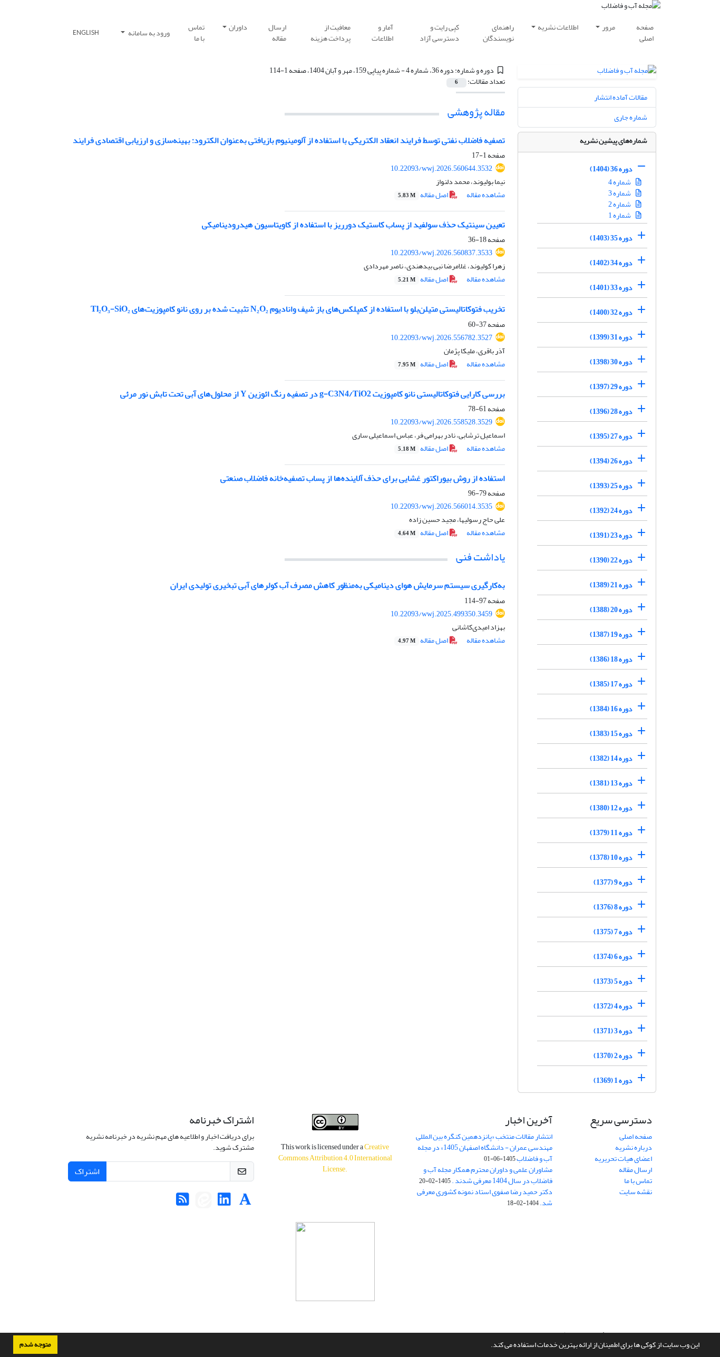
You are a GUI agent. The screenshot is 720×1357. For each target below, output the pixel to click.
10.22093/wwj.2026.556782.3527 (441, 338)
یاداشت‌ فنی (480, 557)
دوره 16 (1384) (611, 709)
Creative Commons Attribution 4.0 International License (335, 1158)
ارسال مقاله (277, 32)
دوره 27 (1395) (611, 436)
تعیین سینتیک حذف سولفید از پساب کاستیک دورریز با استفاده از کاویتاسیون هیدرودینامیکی (353, 224)
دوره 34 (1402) (611, 263)
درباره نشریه (633, 1147)
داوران (238, 27)
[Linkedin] (224, 1202)
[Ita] (203, 1202)
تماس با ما (196, 32)
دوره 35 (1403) (611, 238)
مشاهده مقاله (485, 195)
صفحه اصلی (645, 32)
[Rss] (182, 1202)
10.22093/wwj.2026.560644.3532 (441, 168)
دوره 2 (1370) (613, 1056)
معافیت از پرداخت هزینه (330, 32)
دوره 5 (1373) (613, 981)
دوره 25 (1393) (611, 486)
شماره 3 (620, 193)
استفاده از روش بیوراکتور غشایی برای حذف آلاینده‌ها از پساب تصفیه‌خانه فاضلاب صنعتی (362, 478)
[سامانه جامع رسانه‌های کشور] (335, 1261)
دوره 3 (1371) (613, 1031)
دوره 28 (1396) (611, 411)
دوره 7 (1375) (613, 932)
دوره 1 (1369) (613, 1080)
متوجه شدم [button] (35, 1344)
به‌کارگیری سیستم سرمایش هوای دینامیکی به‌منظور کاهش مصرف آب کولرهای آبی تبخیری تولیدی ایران (337, 585)
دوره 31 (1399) (611, 337)
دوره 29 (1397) (611, 387)
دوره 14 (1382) (611, 758)
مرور (608, 27)
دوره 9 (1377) (613, 882)
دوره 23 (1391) (611, 535)
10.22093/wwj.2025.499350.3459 (441, 614)
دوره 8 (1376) (613, 907)
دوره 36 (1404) (611, 169)
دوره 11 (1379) (611, 833)
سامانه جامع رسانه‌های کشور (335, 1315)
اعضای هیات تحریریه (623, 1158)
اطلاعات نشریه (558, 27)
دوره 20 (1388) (611, 610)
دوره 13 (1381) (611, 783)
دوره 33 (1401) (611, 287)
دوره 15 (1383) (611, 733)
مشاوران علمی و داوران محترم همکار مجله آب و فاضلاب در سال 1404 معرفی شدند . (487, 1175)
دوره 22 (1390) (611, 560)
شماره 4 (620, 182)
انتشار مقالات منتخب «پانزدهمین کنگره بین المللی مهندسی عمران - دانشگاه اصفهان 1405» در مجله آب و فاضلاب (484, 1147)
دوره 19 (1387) (611, 634)
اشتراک (87, 1171)
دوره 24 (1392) (611, 510)
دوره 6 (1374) (613, 956)
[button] (488, 1346)
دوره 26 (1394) (611, 461)
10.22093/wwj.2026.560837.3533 (441, 253)
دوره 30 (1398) (611, 362)
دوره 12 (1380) (611, 808)
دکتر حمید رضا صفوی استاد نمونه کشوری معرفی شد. (484, 1197)
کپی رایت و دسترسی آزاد (439, 32)
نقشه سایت (635, 1192)
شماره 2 (620, 204)
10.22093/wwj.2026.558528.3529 (441, 422)
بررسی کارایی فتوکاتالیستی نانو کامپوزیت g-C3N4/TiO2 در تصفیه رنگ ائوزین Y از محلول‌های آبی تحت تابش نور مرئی (312, 394)
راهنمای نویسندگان (498, 32)
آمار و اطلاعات (382, 32)
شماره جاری (630, 117)
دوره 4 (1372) (613, 1006)
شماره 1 (620, 215)
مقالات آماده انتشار (620, 97)
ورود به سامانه (148, 33)
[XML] (263, 70)
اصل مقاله (423, 195)
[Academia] (245, 1202)
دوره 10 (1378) (611, 857)
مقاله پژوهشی (476, 112)
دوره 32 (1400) (611, 312)
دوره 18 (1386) (611, 659)
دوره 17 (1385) (611, 684)
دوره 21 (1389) (611, 585)
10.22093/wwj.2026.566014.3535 (441, 506)
